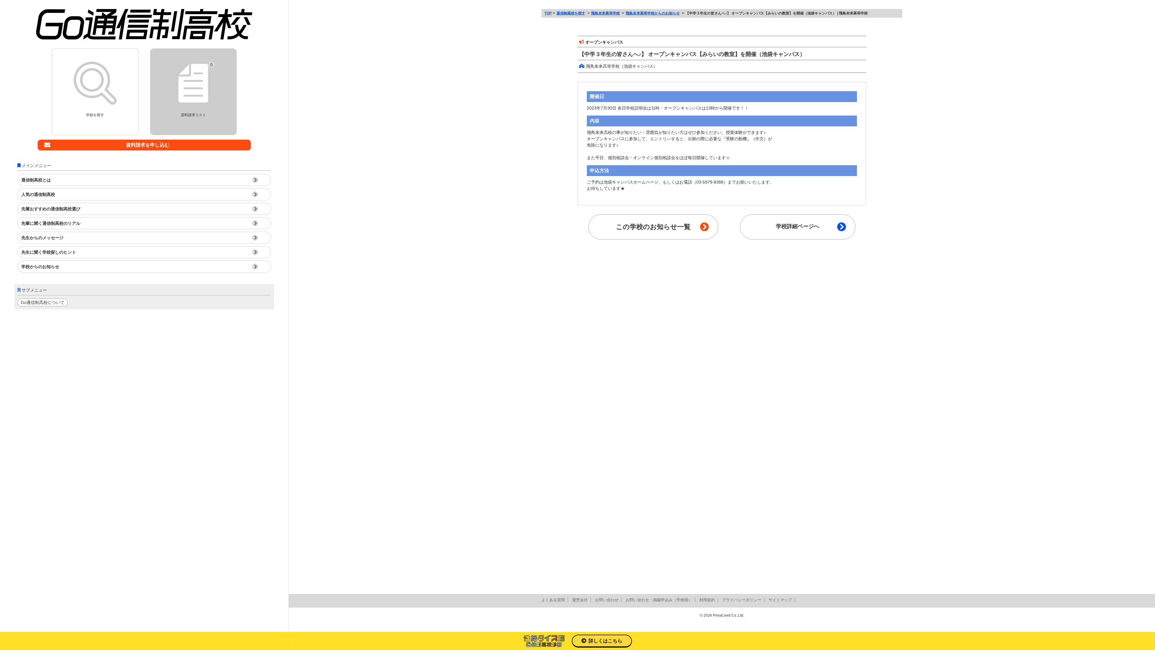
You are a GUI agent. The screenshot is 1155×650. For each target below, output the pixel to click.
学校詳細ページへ (797, 226)
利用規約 (707, 600)
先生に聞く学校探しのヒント (48, 252)
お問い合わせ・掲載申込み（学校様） (659, 600)
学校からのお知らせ (40, 266)
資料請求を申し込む (147, 144)
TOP (548, 13)
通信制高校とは (36, 180)
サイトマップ (780, 600)
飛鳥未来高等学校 (605, 13)
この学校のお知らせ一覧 (653, 227)
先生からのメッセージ (42, 237)
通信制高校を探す (570, 13)
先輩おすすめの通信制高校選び (50, 208)
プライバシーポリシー (741, 600)
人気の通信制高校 (38, 194)
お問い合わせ (606, 600)
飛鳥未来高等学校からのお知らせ (653, 13)
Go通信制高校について (42, 302)
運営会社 (580, 600)
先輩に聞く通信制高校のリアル (50, 223)
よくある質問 (553, 600)
